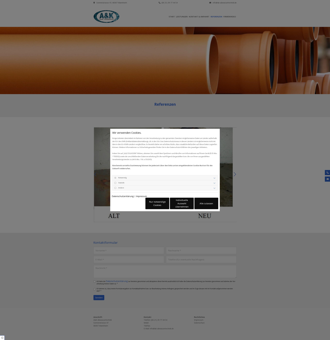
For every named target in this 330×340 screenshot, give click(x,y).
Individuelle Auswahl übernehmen (181, 203)
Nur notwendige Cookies (157, 203)
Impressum (141, 196)
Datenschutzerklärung (123, 196)
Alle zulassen (206, 203)
